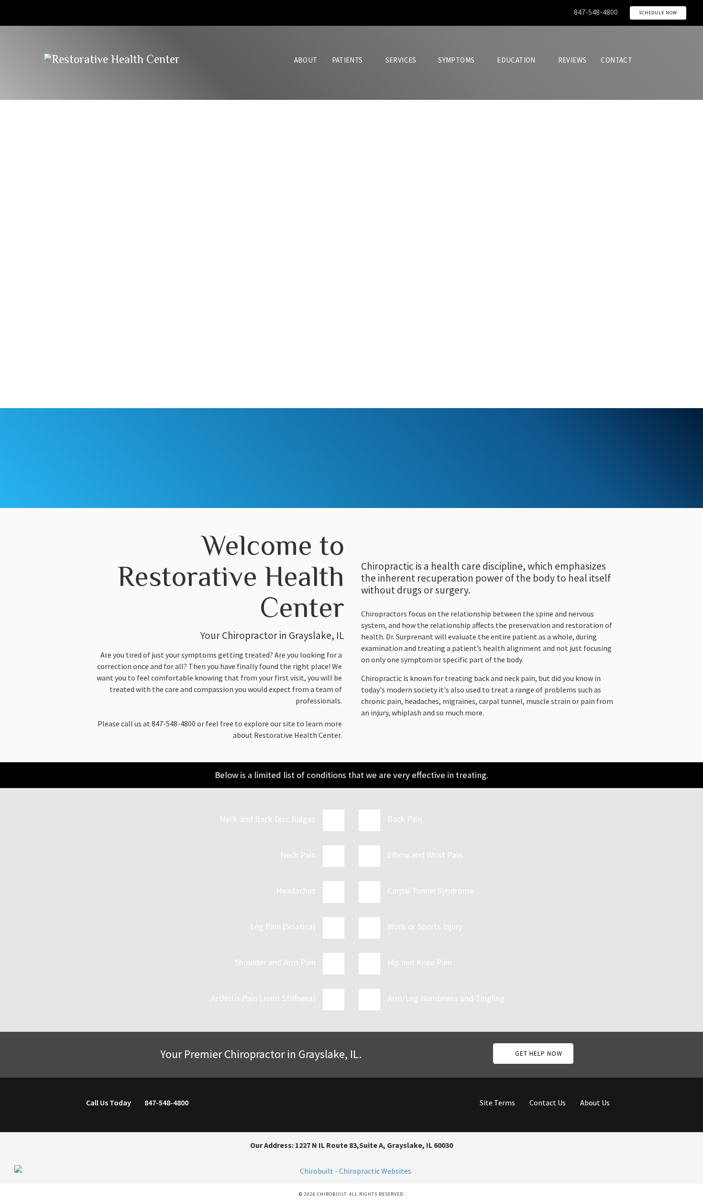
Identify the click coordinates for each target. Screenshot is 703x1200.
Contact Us (547, 1102)
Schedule (419, 465)
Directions (147, 465)
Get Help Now (537, 1053)
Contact (616, 60)
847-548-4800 (596, 12)
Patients (347, 60)
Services (401, 60)
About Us (595, 1102)
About (306, 60)
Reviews (572, 60)
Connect (556, 465)
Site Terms (497, 1102)
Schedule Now (658, 13)
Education (516, 60)
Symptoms (456, 60)
